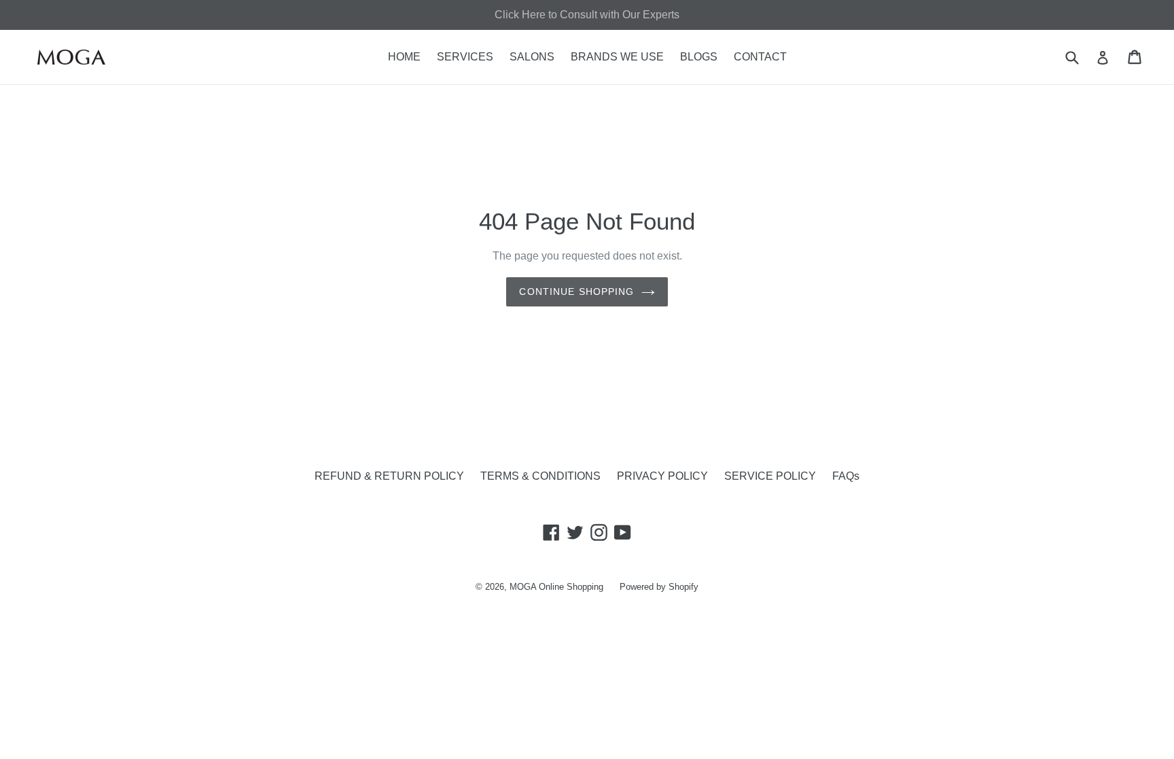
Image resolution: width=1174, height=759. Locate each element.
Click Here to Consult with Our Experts (587, 14)
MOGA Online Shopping (556, 587)
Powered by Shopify (659, 587)
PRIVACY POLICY (662, 476)
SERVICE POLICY (770, 476)
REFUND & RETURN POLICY (389, 476)
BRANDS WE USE (617, 57)
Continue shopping (576, 291)
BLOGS (698, 57)
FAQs (845, 476)
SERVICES (465, 57)
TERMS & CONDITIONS (540, 476)
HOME (404, 57)
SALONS (532, 57)
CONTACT (760, 57)
